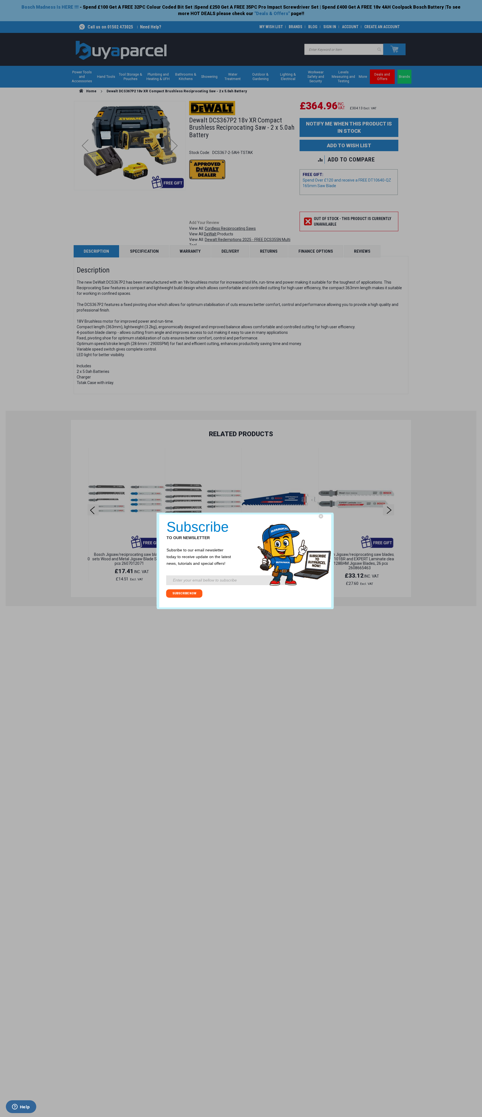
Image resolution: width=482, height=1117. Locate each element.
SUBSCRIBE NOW (184, 593)
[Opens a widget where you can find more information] (21, 1107)
